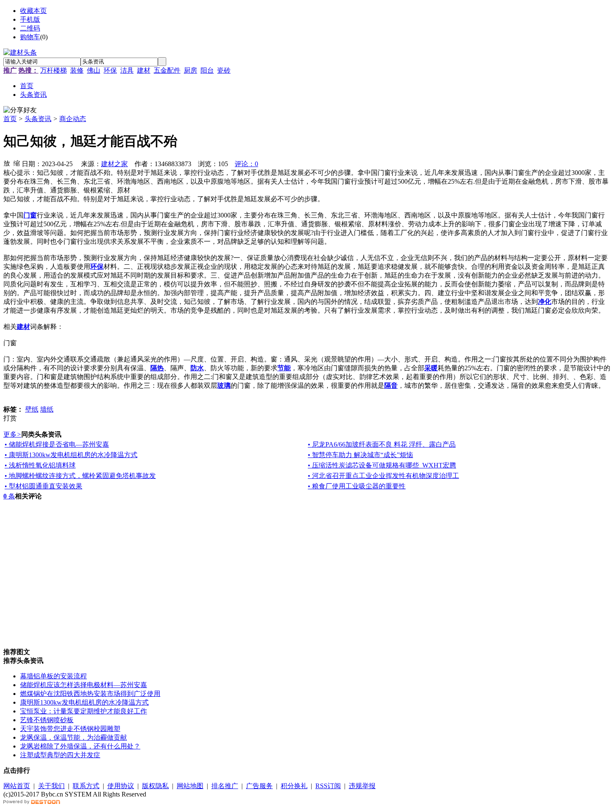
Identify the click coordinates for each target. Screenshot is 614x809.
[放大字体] (6, 162)
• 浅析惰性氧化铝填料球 (40, 465)
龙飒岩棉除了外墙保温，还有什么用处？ (80, 746)
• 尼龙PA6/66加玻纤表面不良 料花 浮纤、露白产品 (382, 444)
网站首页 (16, 785)
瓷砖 (224, 70)
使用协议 (120, 785)
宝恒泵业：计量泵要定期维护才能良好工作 (83, 711)
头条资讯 (38, 118)
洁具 (127, 70)
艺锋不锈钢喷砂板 (47, 719)
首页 (10, 118)
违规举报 (362, 785)
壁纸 (31, 409)
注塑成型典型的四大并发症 (60, 754)
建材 (143, 70)
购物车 (30, 36)
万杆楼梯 (53, 70)
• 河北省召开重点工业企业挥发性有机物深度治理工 (383, 475)
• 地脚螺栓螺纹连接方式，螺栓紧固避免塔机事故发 (80, 475)
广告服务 (259, 785)
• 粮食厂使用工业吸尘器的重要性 (357, 486)
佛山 (93, 70)
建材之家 (114, 163)
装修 (77, 70)
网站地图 (190, 785)
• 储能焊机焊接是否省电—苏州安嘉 (57, 444)
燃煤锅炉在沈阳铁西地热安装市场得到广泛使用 (90, 693)
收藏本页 (33, 10)
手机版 (30, 19)
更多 (12, 434)
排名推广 (224, 785)
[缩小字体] (16, 162)
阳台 (207, 70)
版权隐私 (155, 785)
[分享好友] (20, 110)
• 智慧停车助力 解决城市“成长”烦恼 (360, 454)
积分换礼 (294, 785)
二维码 (30, 28)
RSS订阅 (328, 785)
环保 (110, 70)
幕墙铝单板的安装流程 (53, 676)
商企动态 (72, 118)
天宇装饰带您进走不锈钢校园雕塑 (70, 728)
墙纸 (46, 409)
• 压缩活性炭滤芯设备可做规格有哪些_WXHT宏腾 (382, 465)
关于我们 (51, 785)
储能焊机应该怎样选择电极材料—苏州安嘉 (83, 684)
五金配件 (167, 70)
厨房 (190, 70)
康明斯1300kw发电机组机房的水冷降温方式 (84, 702)
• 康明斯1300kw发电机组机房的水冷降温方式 (71, 454)
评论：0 (246, 163)
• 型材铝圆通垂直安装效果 (43, 486)
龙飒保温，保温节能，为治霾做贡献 (73, 737)
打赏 (10, 418)
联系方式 (86, 785)
